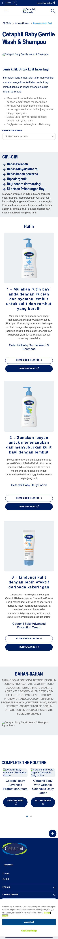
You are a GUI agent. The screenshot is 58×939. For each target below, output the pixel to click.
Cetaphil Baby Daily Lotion (29, 485)
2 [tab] (31, 816)
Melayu (6, 874)
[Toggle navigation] (5, 11)
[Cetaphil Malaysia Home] (30, 11)
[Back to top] (52, 833)
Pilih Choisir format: (12, 131)
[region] (29, 918)
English (5, 879)
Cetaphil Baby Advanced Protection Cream (29, 625)
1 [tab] (27, 816)
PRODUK (6, 887)
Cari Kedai (8, 865)
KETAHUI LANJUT (10, 895)
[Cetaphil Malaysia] (14, 848)
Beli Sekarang (27, 369)
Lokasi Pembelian (44, 3)
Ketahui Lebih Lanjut (28, 360)
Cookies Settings (29, 931)
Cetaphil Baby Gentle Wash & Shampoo (29, 347)
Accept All (29, 922)
